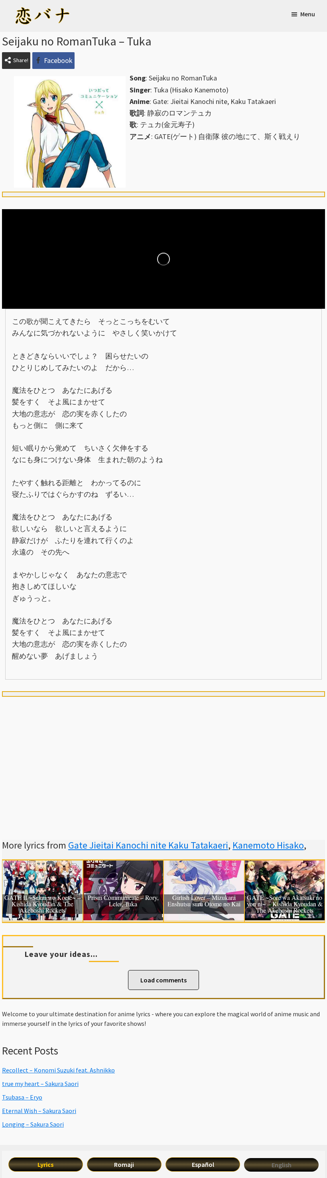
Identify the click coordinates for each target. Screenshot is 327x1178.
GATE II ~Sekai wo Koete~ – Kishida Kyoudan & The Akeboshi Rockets (42, 904)
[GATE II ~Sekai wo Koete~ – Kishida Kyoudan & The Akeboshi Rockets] (42, 866)
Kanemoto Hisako (268, 845)
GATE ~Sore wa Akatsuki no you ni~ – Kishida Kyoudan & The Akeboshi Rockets (285, 904)
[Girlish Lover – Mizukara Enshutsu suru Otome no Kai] (204, 866)
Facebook (58, 60)
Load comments (163, 980)
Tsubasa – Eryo (22, 1097)
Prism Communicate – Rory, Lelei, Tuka (123, 901)
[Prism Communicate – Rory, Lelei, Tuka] (123, 866)
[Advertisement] (163, 758)
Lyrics (45, 1164)
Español (203, 1164)
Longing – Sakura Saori (33, 1124)
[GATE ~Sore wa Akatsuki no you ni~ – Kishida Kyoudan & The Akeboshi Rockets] (285, 866)
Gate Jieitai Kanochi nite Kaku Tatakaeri (148, 845)
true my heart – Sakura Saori (40, 1084)
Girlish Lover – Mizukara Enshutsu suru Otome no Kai (203, 901)
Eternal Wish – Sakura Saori (39, 1111)
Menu (307, 14)
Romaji (124, 1164)
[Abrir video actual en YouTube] (163, 259)
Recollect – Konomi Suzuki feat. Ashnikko (58, 1070)
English (282, 1165)
